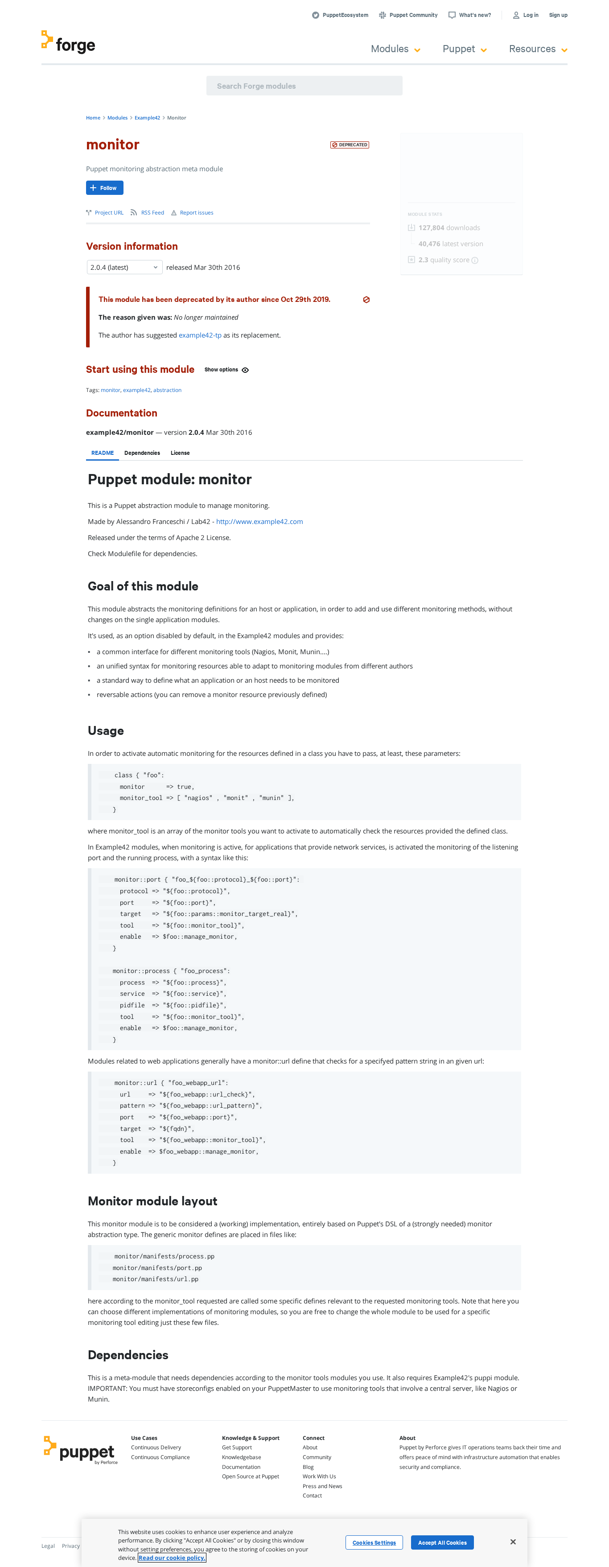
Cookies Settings (374, 1542)
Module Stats (425, 214)
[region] (304, 1543)
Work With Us (319, 1476)
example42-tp (200, 334)
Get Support (237, 1447)
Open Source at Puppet (250, 1476)
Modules (390, 47)
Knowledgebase (241, 1457)
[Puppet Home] (80, 1466)
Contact (312, 1495)
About (310, 1447)
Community (317, 1457)
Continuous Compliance (160, 1457)
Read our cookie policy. (172, 1558)
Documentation (241, 1467)
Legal (48, 1546)
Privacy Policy (78, 1546)
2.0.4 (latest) (109, 267)
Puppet (459, 47)
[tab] (102, 453)
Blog (308, 1467)
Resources (532, 47)
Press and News (322, 1486)
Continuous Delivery (156, 1447)
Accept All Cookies (442, 1542)
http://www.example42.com (259, 521)
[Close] (513, 1541)
